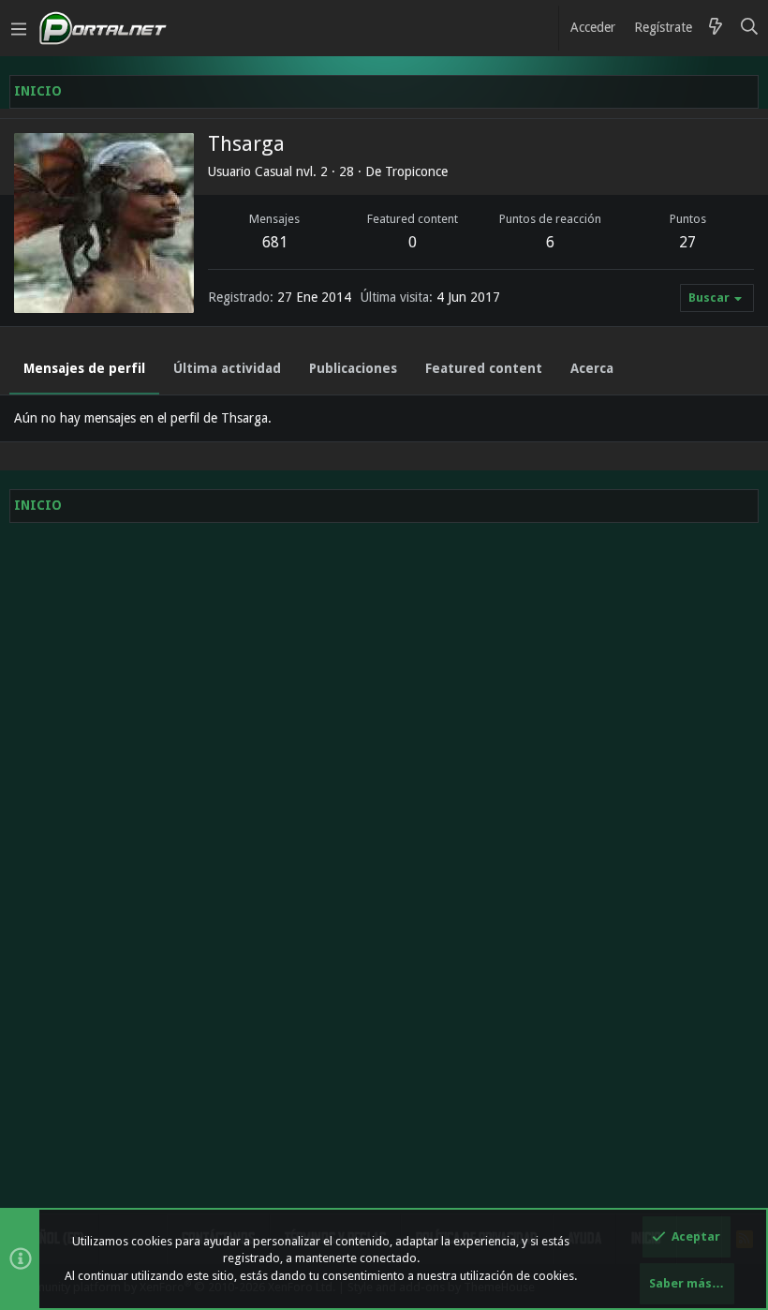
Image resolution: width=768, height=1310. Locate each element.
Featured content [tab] (483, 368)
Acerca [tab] (591, 368)
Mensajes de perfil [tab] (84, 368)
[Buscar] (749, 28)
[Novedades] (715, 28)
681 (275, 242)
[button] (18, 28)
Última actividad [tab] (227, 368)
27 (687, 242)
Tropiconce (416, 171)
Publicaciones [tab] (353, 368)
